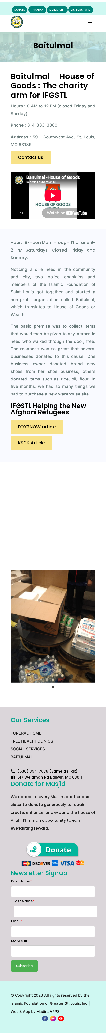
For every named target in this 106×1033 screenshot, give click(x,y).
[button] (15, 626)
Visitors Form (81, 10)
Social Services (28, 748)
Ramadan (37, 10)
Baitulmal (22, 756)
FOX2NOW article (37, 427)
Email (16, 921)
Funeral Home (26, 733)
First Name (21, 881)
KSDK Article (31, 443)
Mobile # (19, 941)
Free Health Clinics (32, 741)
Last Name (24, 901)
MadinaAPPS (48, 1011)
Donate (19, 10)
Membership (57, 10)
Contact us (30, 157)
